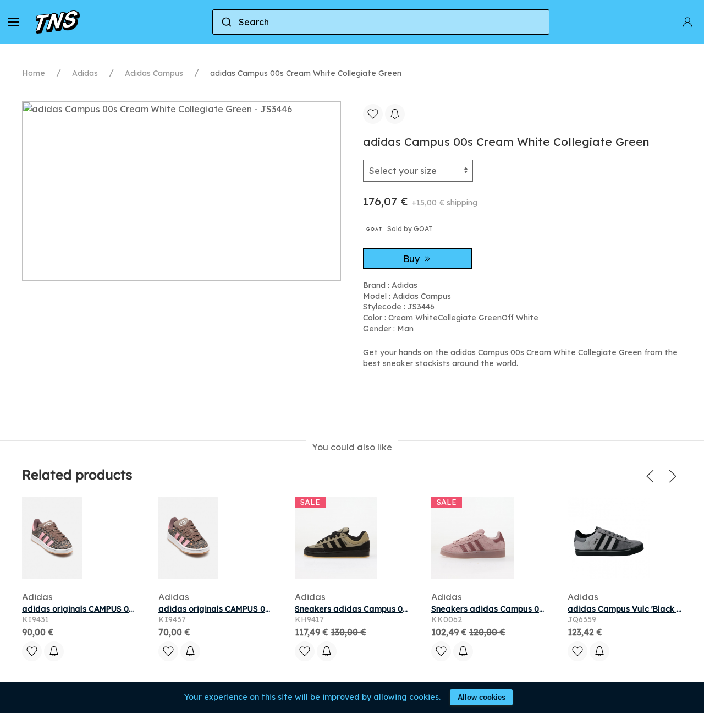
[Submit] (226, 22)
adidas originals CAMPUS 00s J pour (94, 609)
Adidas (85, 73)
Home (33, 73)
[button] (14, 22)
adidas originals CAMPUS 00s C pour (230, 609)
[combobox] (380, 22)
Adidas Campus (154, 73)
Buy (412, 258)
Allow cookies (481, 697)
